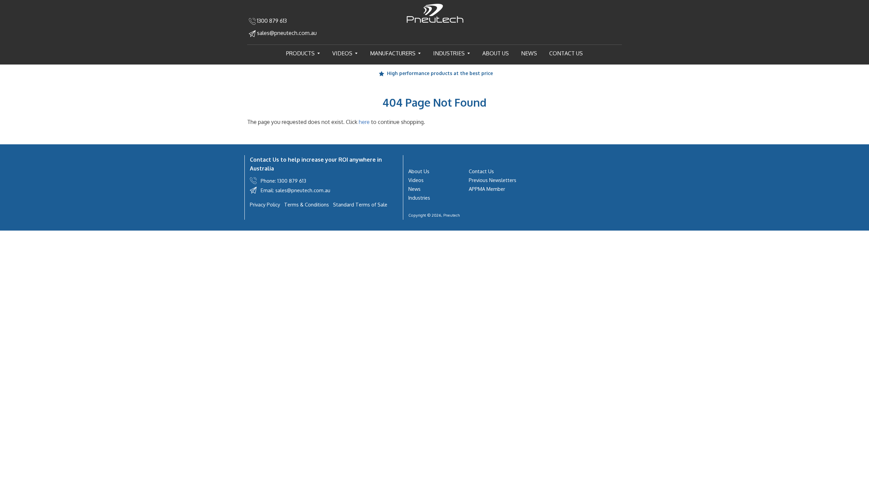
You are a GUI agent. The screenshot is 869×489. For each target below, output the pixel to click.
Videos (347, 53)
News (529, 53)
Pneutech (451, 215)
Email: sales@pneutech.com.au (295, 190)
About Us (495, 53)
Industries (454, 53)
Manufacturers (398, 53)
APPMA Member (487, 189)
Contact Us (566, 53)
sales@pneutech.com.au (286, 33)
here (364, 122)
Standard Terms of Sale (360, 204)
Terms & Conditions (306, 204)
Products (306, 53)
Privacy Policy (265, 204)
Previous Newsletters (492, 180)
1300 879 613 (271, 20)
